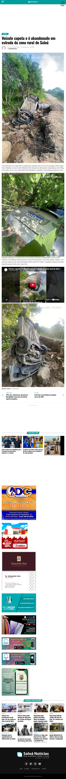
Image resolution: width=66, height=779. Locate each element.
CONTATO (44, 769)
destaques (16, 388)
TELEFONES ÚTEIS (35, 769)
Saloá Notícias (13, 48)
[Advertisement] (33, 19)
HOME (21, 769)
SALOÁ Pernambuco (62, 4)
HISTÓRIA (26, 769)
